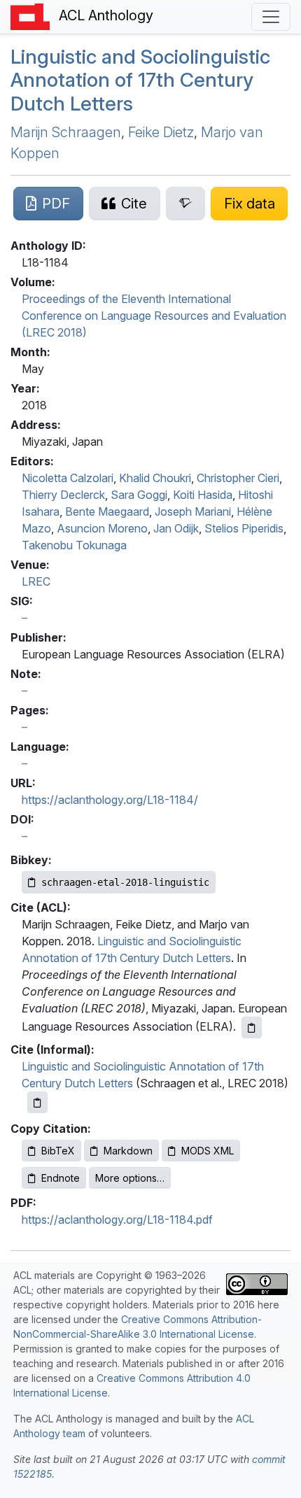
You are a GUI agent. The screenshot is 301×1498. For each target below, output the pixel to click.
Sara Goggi (139, 495)
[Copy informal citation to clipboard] (37, 1102)
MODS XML (207, 1151)
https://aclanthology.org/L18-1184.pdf (117, 1220)
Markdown (128, 1151)
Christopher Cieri (238, 478)
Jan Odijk (176, 528)
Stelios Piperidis (244, 528)
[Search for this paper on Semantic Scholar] (186, 203)
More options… (129, 1178)
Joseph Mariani (193, 511)
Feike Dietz (161, 132)
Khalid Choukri (155, 478)
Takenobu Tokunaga (74, 545)
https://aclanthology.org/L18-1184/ (110, 800)
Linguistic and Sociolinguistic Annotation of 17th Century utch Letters (140, 80)
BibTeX (58, 1151)
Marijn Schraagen (65, 132)
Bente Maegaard (107, 511)
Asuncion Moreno (102, 528)
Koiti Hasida (202, 495)
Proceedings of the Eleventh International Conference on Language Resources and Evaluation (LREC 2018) (154, 315)
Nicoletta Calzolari (67, 478)
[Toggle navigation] (270, 17)
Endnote (60, 1178)
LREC (36, 581)
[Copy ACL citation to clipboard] (251, 1027)
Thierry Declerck (63, 495)
